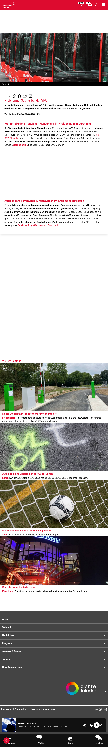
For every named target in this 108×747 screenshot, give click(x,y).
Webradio (7, 627)
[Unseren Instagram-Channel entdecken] (105, 709)
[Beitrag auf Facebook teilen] (19, 96)
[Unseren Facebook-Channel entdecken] (100, 709)
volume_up (85, 725)
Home (5, 619)
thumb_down (91, 725)
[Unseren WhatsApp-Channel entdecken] (96, 709)
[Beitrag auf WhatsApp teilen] (14, 96)
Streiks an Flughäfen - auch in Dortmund (37, 225)
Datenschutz (21, 709)
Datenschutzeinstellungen (43, 709)
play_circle (96, 725)
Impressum (6, 709)
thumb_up (102, 725)
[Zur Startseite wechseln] (9, 5)
